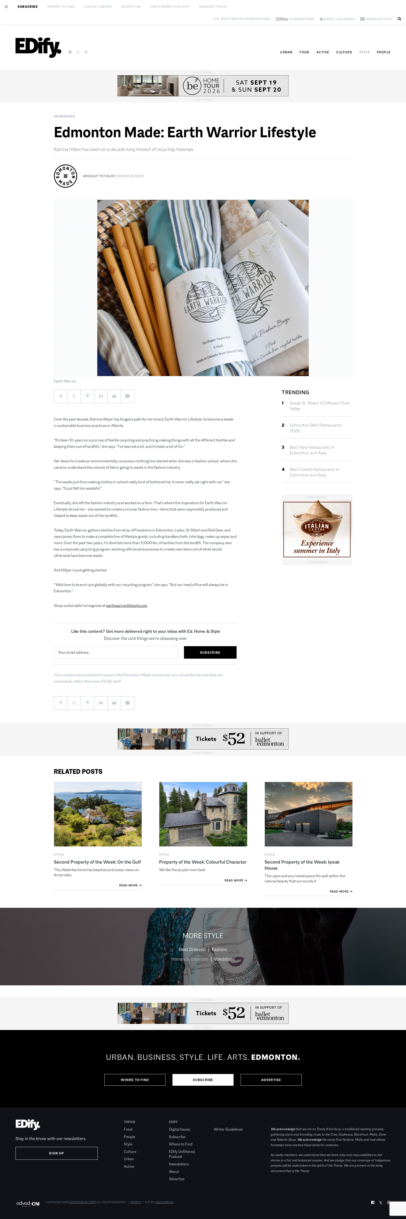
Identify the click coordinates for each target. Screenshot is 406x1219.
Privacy (135, 1202)
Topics (129, 1122)
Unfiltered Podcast (170, 6)
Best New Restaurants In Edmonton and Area (312, 450)
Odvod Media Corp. (82, 1202)
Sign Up (56, 1153)
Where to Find (61, 6)
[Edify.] (38, 47)
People (383, 52)
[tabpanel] (203, 1069)
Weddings (224, 959)
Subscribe (28, 6)
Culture (344, 52)
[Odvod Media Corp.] (28, 1203)
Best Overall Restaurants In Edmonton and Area (314, 472)
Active (322, 52)
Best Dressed (192, 949)
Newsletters (179, 1164)
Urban (286, 52)
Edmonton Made (130, 176)
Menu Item (222, 1122)
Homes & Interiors (189, 959)
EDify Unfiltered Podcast (182, 1154)
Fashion (219, 949)
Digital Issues (98, 6)
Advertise (131, 6)
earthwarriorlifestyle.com (126, 605)
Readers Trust (213, 6)
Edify (173, 1122)
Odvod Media (164, 1202)
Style (364, 52)
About (174, 1171)
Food (304, 52)
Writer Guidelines (228, 1129)
